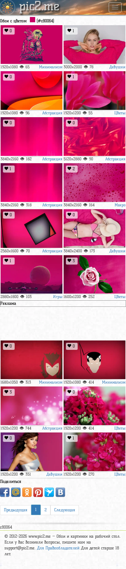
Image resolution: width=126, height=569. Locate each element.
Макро (120, 204)
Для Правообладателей (58, 548)
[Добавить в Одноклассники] (27, 492)
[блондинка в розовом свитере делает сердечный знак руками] (94, 44)
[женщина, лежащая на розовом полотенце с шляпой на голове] (94, 228)
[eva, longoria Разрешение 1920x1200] (31, 451)
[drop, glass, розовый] (94, 182)
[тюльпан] (94, 90)
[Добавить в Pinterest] (38, 492)
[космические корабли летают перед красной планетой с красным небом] (31, 274)
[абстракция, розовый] (31, 405)
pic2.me (39, 6)
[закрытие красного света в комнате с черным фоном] (31, 136)
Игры (57, 296)
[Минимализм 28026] (31, 359)
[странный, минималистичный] (94, 359)
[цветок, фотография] (94, 405)
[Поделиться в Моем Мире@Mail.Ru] (16, 492)
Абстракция (52, 112)
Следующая (64, 509)
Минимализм (50, 66)
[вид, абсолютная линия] (31, 90)
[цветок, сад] (94, 451)
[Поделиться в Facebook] (4, 492)
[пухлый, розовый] (94, 274)
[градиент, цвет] (31, 182)
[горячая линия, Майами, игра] (31, 44)
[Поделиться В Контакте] (60, 492)
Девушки (117, 66)
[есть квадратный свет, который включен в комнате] (31, 228)
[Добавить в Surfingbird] (49, 492)
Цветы (119, 112)
